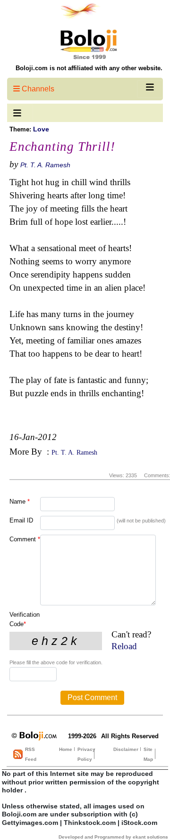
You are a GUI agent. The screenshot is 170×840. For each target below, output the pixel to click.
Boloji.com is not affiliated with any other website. (89, 68)
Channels (37, 89)
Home (65, 749)
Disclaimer (125, 749)
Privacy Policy (86, 754)
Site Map (148, 754)
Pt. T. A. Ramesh (45, 165)
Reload (124, 646)
